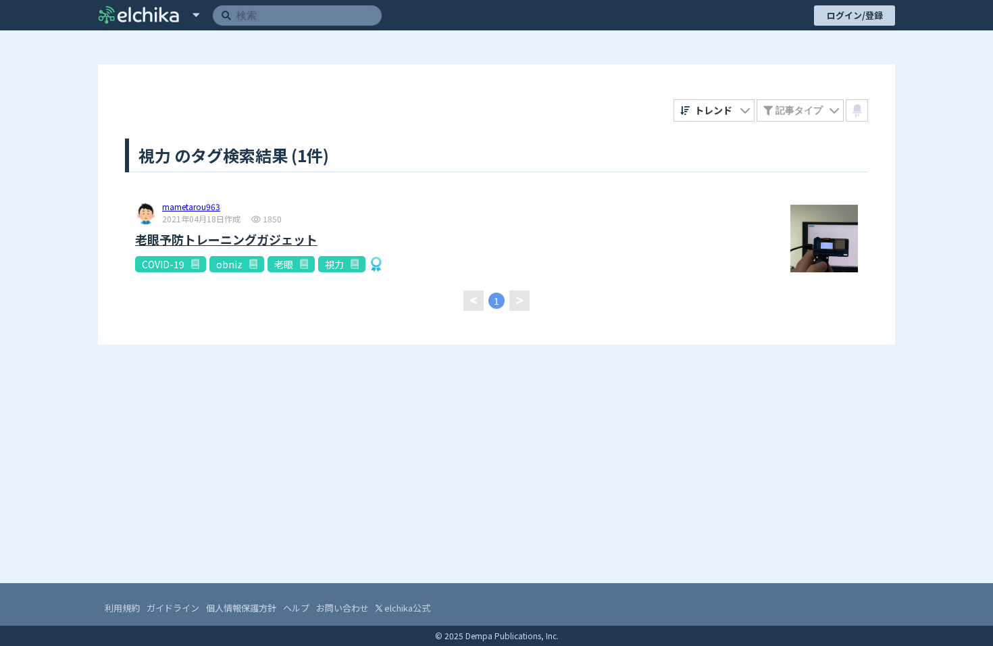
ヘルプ (296, 607)
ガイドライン (173, 607)
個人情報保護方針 (241, 607)
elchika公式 (406, 607)
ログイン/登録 (855, 15)
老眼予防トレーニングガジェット (226, 239)
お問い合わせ (342, 607)
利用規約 (122, 607)
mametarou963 (191, 207)
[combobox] (714, 110)
